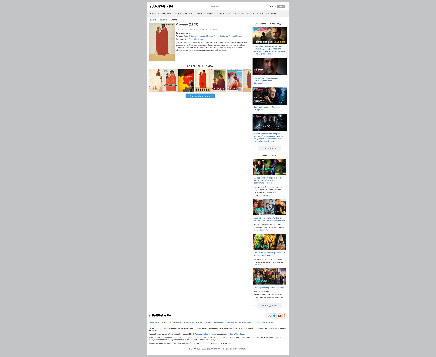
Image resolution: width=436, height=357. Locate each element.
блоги (199, 322)
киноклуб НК (224, 14)
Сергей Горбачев (237, 334)
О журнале (271, 14)
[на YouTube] (279, 316)
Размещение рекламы (237, 349)
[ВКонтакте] (269, 316)
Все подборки (269, 305)
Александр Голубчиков (205, 334)
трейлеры (210, 14)
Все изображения (200, 96)
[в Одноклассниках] (285, 316)
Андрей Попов (206, 36)
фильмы (177, 322)
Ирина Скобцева (221, 36)
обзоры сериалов (184, 14)
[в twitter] (274, 316)
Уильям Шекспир (195, 39)
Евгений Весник (235, 36)
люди (208, 322)
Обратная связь (218, 349)
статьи (199, 14)
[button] (248, 80)
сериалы (189, 322)
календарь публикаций (238, 322)
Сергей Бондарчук (191, 36)
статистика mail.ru (263, 322)
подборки (218, 322)
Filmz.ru (271, 328)
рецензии (166, 14)
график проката (255, 14)
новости (154, 14)
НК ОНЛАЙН (239, 14)
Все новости (270, 148)
